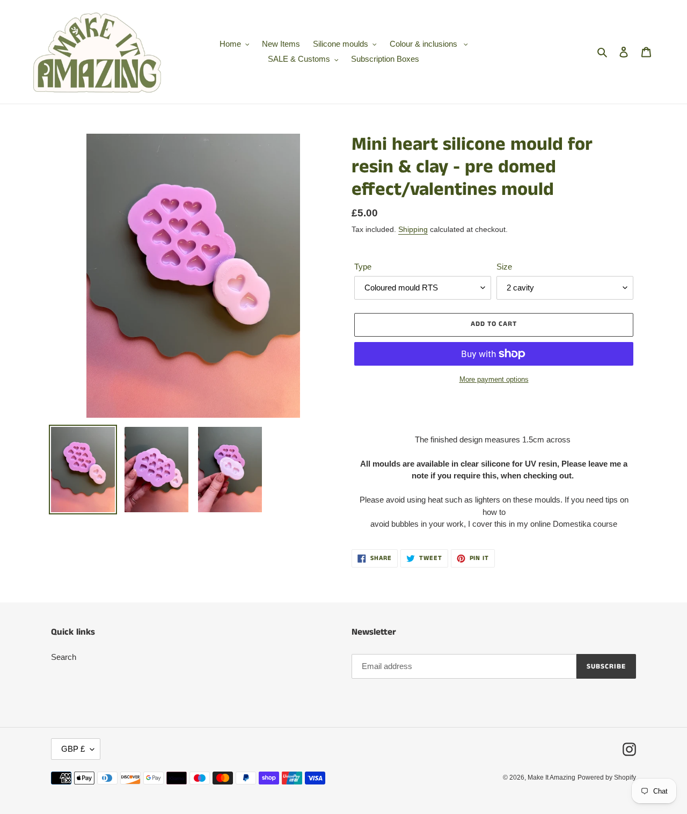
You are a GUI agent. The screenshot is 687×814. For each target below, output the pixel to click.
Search (63, 657)
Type (362, 266)
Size (504, 266)
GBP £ (73, 748)
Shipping (413, 229)
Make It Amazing (551, 777)
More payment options (494, 379)
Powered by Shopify (607, 777)
